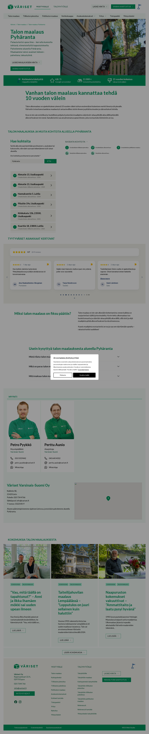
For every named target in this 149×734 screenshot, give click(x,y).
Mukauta (63, 375)
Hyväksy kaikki (84, 375)
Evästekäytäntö (83, 370)
